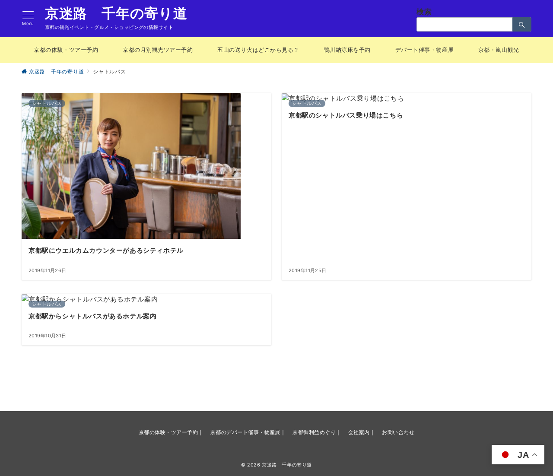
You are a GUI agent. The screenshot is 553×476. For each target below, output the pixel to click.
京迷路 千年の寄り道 (116, 13)
